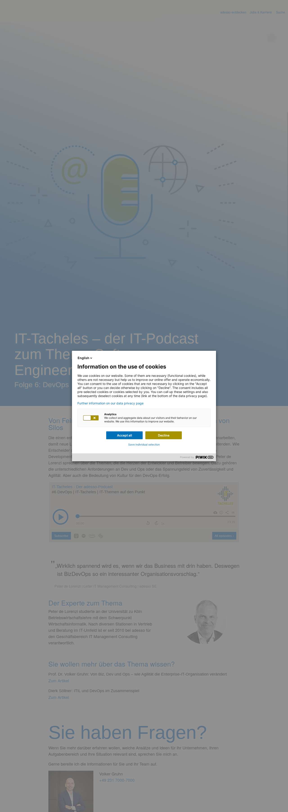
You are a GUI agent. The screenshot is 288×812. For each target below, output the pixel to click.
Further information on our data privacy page (110, 403)
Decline (163, 435)
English (83, 358)
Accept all (124, 435)
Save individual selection (144, 444)
